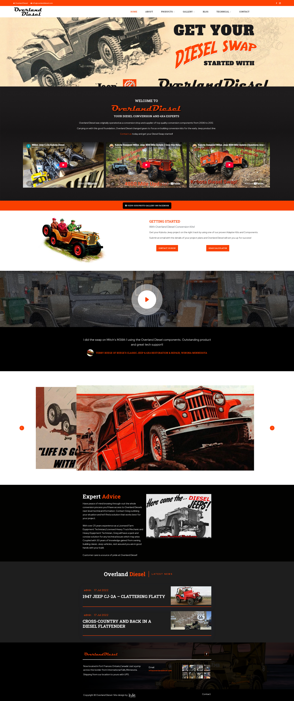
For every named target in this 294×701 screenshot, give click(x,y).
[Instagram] (280, 3)
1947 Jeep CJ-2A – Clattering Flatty (124, 596)
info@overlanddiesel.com (43, 3)
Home (133, 11)
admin (87, 590)
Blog (205, 11)
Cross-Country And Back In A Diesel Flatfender (117, 624)
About (149, 11)
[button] (147, 205)
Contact (244, 11)
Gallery (188, 11)
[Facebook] (276, 3)
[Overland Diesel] (46, 12)
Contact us (126, 133)
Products (167, 11)
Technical (222, 11)
